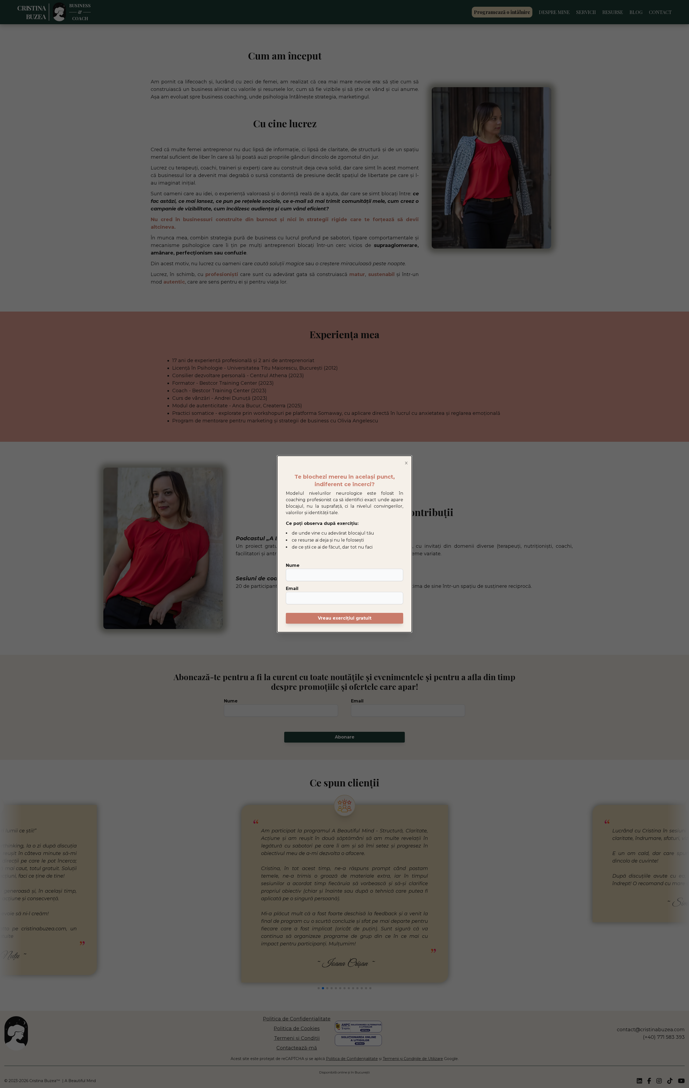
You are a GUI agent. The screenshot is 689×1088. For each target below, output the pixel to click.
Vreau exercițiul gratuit (344, 618)
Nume (293, 565)
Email (292, 588)
